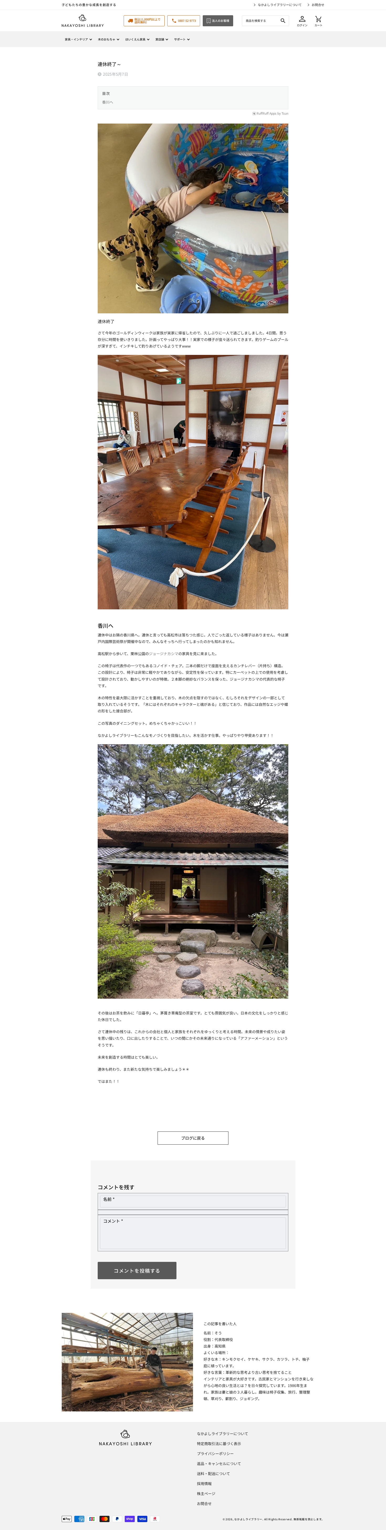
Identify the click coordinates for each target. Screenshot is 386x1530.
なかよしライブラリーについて (280, 4)
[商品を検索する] (283, 21)
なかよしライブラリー (248, 1519)
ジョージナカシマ (163, 653)
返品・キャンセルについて (219, 1463)
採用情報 (204, 1483)
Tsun (284, 113)
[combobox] (265, 21)
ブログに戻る (193, 1138)
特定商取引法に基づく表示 (219, 1443)
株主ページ (206, 1493)
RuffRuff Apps (267, 113)
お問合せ (318, 4)
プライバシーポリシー (215, 1453)
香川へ (107, 102)
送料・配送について (213, 1473)
